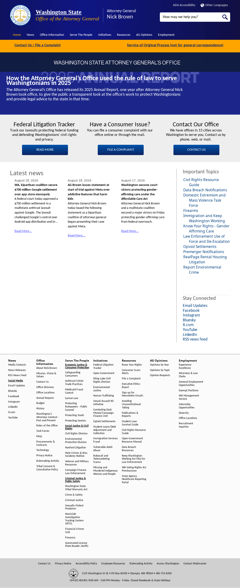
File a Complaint (131, 378)
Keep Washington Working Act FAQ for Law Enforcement (133, 459)
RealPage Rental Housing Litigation (205, 259)
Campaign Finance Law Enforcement (75, 472)
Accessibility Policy (86, 563)
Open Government (103, 373)
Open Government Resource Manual (132, 440)
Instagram (14, 401)
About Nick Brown (46, 368)
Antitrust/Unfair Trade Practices (74, 383)
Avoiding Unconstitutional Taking (131, 404)
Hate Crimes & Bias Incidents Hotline (76, 455)
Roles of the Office (47, 425)
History (40, 408)
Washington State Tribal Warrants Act (76, 488)
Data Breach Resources (129, 449)
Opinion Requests (160, 375)
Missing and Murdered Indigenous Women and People (105, 470)
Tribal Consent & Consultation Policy (47, 468)
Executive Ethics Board (131, 386)
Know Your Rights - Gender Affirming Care (206, 228)
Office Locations (45, 392)
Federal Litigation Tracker (103, 366)
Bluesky (12, 391)
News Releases (17, 370)
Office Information (52, 35)
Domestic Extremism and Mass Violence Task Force (204, 200)
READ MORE (45, 150)
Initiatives (104, 35)
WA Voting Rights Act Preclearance (134, 469)
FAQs (39, 436)
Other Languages (216, 5)
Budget (40, 403)
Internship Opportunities (187, 406)
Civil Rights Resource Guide (134, 432)
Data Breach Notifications (205, 189)
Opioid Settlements (199, 246)
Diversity (184, 413)
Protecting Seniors (75, 420)
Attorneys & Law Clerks (188, 375)
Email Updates (16, 385)
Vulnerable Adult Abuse (102, 449)
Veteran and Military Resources (77, 463)
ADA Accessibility (184, 5)
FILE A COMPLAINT (120, 150)
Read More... (23, 231)
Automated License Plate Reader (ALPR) (76, 545)
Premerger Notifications (203, 251)
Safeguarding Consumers (72, 374)
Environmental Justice (101, 389)
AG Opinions (144, 35)
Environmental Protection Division (75, 441)
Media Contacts (17, 364)
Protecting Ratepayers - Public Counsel (76, 406)
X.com (11, 412)
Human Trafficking (103, 395)
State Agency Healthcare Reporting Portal (134, 479)
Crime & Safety (73, 495)
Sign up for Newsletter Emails (132, 394)
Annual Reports (45, 398)
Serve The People (81, 35)
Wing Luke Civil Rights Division (102, 380)
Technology (42, 450)
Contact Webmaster (195, 563)
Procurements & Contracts (45, 443)
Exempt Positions (189, 390)
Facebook (13, 396)
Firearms (190, 210)
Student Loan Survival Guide (130, 423)
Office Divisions (45, 387)
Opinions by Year (159, 364)
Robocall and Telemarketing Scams (101, 459)
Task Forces (42, 431)
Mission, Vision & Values (46, 375)
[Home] (20, 15)
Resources (123, 35)
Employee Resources (113, 563)
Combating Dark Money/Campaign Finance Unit (103, 413)
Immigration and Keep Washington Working (204, 218)
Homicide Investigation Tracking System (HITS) (74, 519)
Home (17, 35)
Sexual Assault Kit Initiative (103, 403)
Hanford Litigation (75, 447)
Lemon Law (71, 398)
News (30, 35)
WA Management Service (189, 397)
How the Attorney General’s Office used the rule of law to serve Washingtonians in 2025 (91, 81)
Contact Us (42, 382)
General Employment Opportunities (191, 384)
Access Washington (168, 563)
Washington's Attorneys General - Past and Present (47, 417)
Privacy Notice (44, 455)
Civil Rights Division (76, 433)
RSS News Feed (17, 375)
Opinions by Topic (160, 370)
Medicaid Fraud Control (74, 391)
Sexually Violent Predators (74, 507)
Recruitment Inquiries (186, 425)
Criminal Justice (74, 500)
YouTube (13, 417)
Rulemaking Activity (47, 461)
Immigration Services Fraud (105, 440)
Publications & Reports (130, 415)
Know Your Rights (132, 364)
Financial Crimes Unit (74, 531)
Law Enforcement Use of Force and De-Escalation (206, 239)
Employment (166, 35)
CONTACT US (196, 150)
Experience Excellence (185, 366)
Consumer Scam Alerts (131, 372)
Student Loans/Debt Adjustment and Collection (104, 430)
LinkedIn (13, 407)
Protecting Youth (74, 415)
